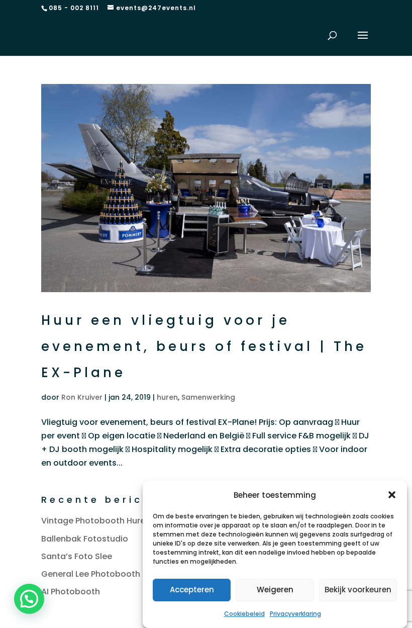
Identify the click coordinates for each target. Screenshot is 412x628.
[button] (392, 495)
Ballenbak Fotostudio (84, 539)
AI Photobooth (70, 591)
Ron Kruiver (81, 397)
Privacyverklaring (295, 613)
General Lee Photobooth (90, 574)
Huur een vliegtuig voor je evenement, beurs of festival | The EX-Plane (204, 346)
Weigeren (275, 589)
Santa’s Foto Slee (76, 556)
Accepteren (192, 589)
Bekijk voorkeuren (358, 589)
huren (167, 397)
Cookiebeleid (244, 613)
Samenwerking (208, 397)
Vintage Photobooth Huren (95, 520)
